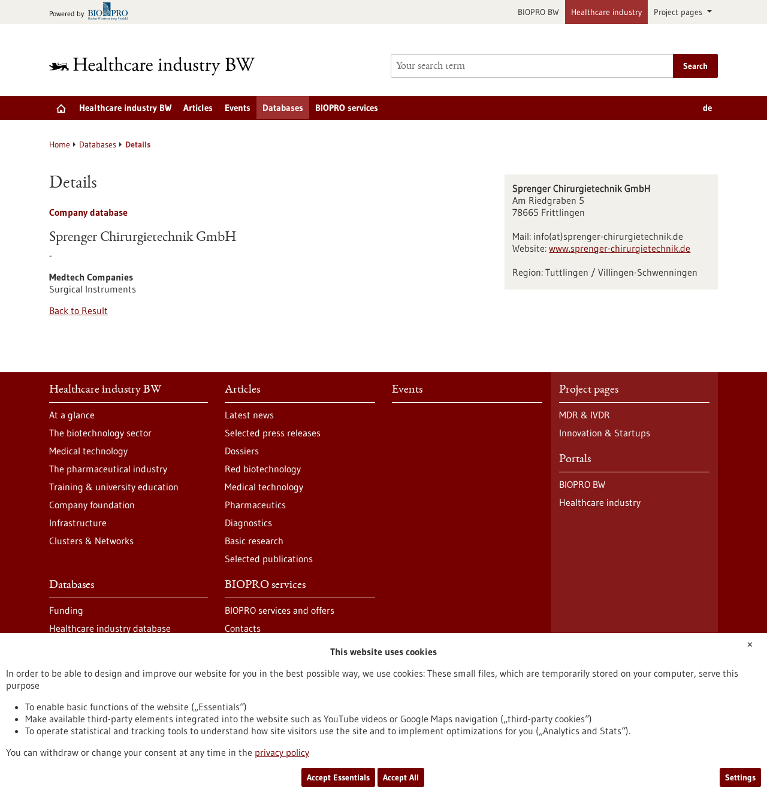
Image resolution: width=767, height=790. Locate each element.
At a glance (72, 415)
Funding (66, 610)
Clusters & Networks (91, 541)
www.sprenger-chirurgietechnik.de (619, 248)
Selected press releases (273, 433)
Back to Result (78, 310)
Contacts (243, 628)
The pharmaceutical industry (108, 469)
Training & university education (114, 487)
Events (237, 107)
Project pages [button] (679, 12)
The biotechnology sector (100, 433)
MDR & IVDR (584, 415)
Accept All (401, 777)
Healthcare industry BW (125, 107)
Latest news (249, 415)
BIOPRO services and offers (279, 610)
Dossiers (242, 451)
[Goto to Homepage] (160, 66)
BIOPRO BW (538, 12)
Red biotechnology (263, 469)
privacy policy (282, 752)
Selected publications (269, 559)
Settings (740, 777)
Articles (198, 107)
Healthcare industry (606, 12)
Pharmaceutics (255, 505)
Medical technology (88, 451)
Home (59, 144)
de (707, 107)
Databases (282, 107)
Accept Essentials (338, 777)
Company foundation (92, 505)
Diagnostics (248, 523)
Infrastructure (78, 523)
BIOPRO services (346, 107)
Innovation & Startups (604, 433)
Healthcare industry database (110, 628)
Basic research (254, 541)
